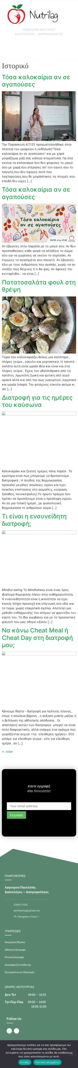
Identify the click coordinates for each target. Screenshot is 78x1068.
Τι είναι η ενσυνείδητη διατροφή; (34, 519)
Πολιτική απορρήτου (47, 1062)
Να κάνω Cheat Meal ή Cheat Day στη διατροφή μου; (37, 638)
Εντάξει (25, 1062)
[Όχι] (72, 1054)
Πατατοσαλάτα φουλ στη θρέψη (39, 286)
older (7, 751)
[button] (27, 48)
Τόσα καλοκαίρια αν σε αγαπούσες (36, 80)
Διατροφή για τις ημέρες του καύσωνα (37, 401)
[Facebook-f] (9, 1031)
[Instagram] (16, 1031)
